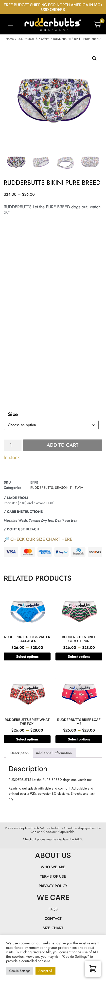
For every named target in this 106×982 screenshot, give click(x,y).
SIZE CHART (53, 928)
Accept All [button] (45, 970)
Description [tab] (19, 752)
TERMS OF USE (53, 876)
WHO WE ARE (53, 867)
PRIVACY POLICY (53, 886)
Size (13, 414)
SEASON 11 (63, 487)
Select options (27, 656)
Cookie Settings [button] (19, 970)
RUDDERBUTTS (27, 38)
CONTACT (53, 918)
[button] (10, 24)
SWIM (45, 38)
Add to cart (62, 445)
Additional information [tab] (54, 752)
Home (10, 38)
